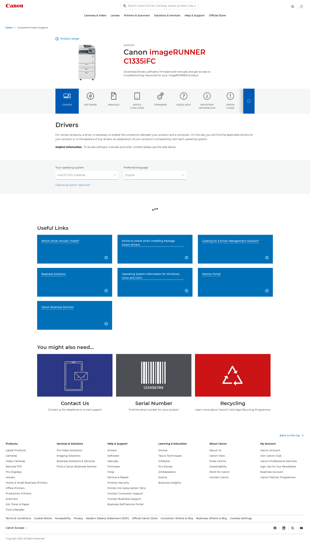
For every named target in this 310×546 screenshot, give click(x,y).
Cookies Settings (241, 518)
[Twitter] (292, 528)
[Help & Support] (206, 15)
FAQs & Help (183, 104)
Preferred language (136, 167)
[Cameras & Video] (107, 15)
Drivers (67, 104)
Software (90, 104)
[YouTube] (301, 528)
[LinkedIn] (283, 528)
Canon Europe (15, 527)
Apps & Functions (137, 106)
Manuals (113, 104)
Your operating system (69, 167)
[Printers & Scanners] (151, 15)
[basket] (301, 6)
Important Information (207, 106)
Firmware (160, 104)
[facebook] (275, 528)
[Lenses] (121, 15)
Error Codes (230, 106)
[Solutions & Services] (181, 15)
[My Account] (292, 6)
